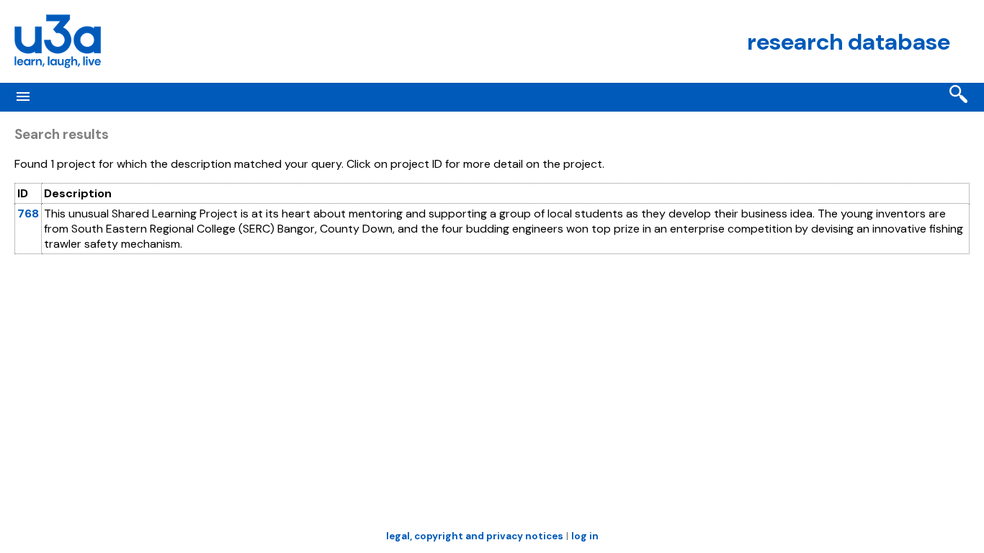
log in (585, 536)
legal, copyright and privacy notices (474, 536)
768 (28, 213)
